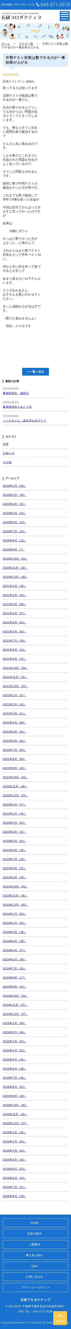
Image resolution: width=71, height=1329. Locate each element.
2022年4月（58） (14, 722)
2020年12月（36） (15, 576)
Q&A (34, 1266)
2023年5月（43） (14, 841)
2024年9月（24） (14, 986)
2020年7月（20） (14, 531)
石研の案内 (34, 1233)
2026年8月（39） (14, 1196)
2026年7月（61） (14, 1187)
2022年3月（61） (14, 713)
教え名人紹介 (34, 1255)
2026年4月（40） (14, 1159)
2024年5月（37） (14, 950)
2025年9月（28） (14, 1096)
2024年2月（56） (14, 923)
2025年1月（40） (14, 1023)
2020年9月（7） (14, 549)
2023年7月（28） (14, 859)
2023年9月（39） (14, 877)
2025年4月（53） (14, 1050)
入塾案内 (34, 1244)
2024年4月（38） (14, 941)
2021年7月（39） (14, 640)
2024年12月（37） (15, 1014)
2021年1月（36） (14, 586)
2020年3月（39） (14, 495)
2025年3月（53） (14, 1041)
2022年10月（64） (15, 777)
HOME (34, 1222)
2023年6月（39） (14, 850)
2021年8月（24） (14, 649)
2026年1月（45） (14, 1132)
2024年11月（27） (15, 1005)
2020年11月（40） (15, 567)
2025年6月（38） (14, 1068)
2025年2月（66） (14, 1032)
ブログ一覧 (26, 43)
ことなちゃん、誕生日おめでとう (24, 420)
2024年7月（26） (14, 968)
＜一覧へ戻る (35, 371)
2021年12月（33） (15, 686)
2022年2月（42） (14, 704)
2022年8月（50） (14, 759)
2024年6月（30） (14, 959)
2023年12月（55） (15, 904)
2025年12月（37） (15, 1123)
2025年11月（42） (15, 1114)
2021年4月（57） (14, 613)
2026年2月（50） (14, 1141)
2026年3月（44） (14, 1150)
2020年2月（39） (14, 485)
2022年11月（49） (15, 786)
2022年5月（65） (14, 731)
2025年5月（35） (14, 1059)
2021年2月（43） (14, 595)
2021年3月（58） (14, 604)
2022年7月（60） (14, 750)
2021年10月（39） (15, 668)
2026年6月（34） (14, 1178)
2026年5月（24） (14, 1168)
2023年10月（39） (15, 886)
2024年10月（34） (15, 995)
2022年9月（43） (14, 768)
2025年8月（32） (14, 1086)
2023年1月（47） (14, 804)
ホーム (5, 43)
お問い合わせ (34, 1276)
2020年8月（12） (14, 540)
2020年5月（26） (14, 513)
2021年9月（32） (14, 658)
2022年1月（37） (14, 695)
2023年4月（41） (14, 831)
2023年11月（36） (15, 895)
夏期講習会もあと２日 (17, 406)
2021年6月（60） (14, 631)
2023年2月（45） (14, 813)
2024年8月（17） (14, 977)
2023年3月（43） (14, 822)
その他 (7, 462)
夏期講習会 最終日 (16, 393)
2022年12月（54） (15, 795)
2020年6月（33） (14, 522)
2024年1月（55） (14, 913)
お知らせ (8, 453)
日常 (5, 444)
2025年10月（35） (15, 1105)
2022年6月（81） (14, 740)
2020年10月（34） (15, 558)
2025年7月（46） (14, 1077)
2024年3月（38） (14, 932)
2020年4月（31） (14, 504)
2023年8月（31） (14, 868)
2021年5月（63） (14, 622)
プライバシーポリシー (35, 1287)
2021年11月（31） (15, 677)
